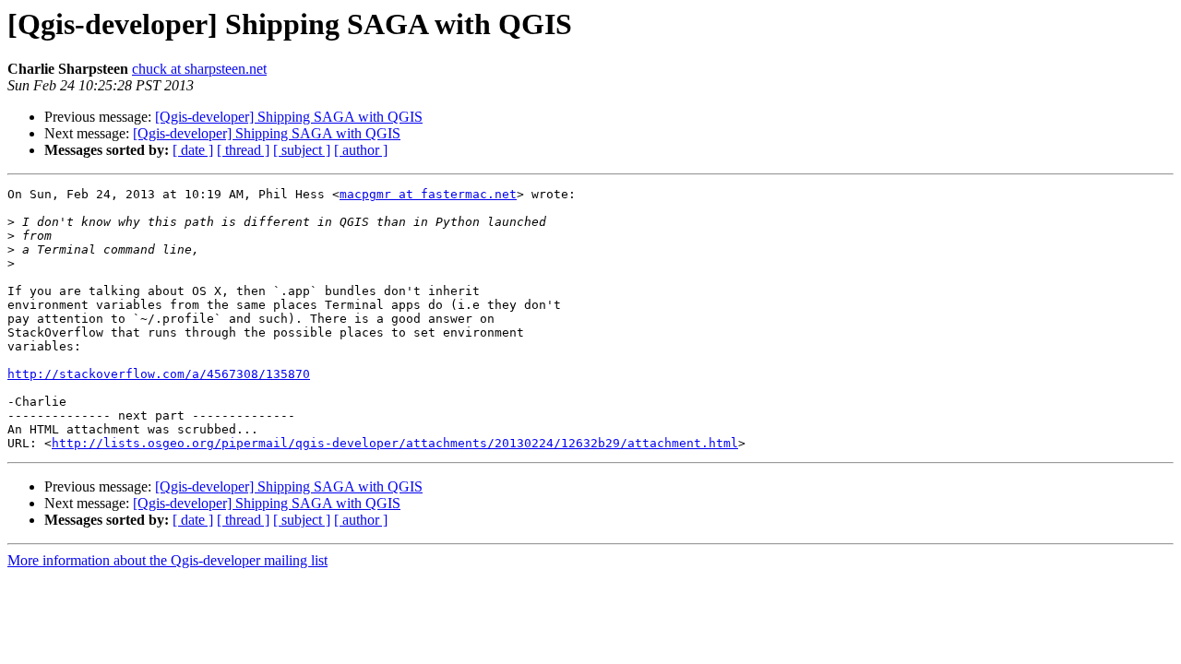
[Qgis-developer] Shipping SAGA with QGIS (289, 117)
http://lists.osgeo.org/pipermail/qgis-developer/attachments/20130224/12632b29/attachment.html (395, 443)
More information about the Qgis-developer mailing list (167, 560)
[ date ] (193, 150)
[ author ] (361, 150)
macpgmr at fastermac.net (428, 194)
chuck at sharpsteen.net (199, 69)
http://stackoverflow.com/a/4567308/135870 (158, 374)
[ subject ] (301, 150)
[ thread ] (243, 150)
